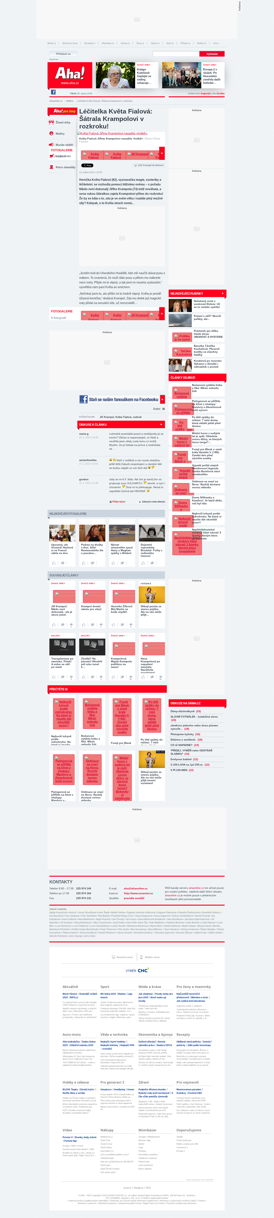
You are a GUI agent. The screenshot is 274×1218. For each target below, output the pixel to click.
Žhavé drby (63, 122)
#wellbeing (120, 1089)
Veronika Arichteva (143, 932)
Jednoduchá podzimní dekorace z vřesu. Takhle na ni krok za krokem (193, 1010)
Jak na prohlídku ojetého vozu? (114, 1154)
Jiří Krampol (107, 416)
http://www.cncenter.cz (138, 893)
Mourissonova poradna (189, 1089)
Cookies (201, 1201)
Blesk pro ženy (70, 43)
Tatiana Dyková (70, 932)
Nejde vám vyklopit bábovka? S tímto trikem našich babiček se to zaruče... (193, 1063)
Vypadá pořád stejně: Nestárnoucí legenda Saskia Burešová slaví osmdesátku (206, 470)
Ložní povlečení (145, 1165)
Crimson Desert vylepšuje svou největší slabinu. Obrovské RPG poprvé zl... (191, 1099)
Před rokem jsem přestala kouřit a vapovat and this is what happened (116, 1101)
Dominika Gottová (211, 912)
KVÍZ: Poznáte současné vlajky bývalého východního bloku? (77, 1111)
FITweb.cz (185, 43)
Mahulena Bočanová (137, 926)
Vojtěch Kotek (215, 932)
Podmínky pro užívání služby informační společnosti (134, 1201)
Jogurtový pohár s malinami (189, 1006)
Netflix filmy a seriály (74, 1093)
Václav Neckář (124, 932)
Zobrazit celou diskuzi (153, 501)
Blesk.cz (52, 43)
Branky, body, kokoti (85, 1137)
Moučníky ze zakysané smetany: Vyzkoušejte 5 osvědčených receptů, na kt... (193, 1057)
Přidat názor (118, 501)
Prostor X (68, 1137)
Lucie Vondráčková (99, 926)
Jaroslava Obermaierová (196, 919)
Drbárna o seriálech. (186, 739)
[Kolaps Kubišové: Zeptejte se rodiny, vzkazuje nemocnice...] (116, 75)
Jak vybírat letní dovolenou (191, 1001)
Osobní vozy (106, 1144)
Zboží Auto (105, 1165)
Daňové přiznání (147, 1041)
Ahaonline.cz (56, 101)
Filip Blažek (104, 916)
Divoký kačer (87, 1089)
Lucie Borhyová (63, 926)
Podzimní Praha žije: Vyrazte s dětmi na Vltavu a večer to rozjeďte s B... (193, 1016)
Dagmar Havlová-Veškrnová (141, 912)
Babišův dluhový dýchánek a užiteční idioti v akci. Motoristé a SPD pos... (79, 1009)
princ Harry (89, 936)
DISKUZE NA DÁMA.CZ (185, 703)
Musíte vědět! (64, 144)
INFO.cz (74, 997)
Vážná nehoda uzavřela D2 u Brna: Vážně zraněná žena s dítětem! (154, 1019)
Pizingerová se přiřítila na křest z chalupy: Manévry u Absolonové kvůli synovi (206, 406)
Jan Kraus (131, 919)
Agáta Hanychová (58, 912)
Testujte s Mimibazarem (149, 1137)
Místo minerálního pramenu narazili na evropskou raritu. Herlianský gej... (80, 1105)
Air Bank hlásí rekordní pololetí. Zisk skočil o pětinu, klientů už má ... (154, 1057)
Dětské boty (143, 1161)
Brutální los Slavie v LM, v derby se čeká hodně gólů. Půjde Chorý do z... (79, 1154)
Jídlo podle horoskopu (199, 1045)
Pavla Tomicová (108, 929)
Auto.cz (170, 43)
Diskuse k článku (93, 424)
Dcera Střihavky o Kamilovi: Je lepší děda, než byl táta (207, 500)
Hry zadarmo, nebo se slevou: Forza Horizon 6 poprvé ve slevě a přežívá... (194, 1111)
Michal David (204, 926)
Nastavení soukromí (87, 1203)
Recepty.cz (89, 43)
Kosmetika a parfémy (148, 1154)
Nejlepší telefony (109, 1045)
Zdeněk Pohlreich (58, 936)
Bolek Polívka (118, 912)
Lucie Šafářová (80, 926)
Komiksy (182, 1093)
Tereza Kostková (88, 932)
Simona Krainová (189, 929)
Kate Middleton (157, 922)
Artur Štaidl (103, 912)
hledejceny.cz (106, 1137)
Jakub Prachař (102, 919)
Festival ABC (195, 1093)
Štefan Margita (207, 929)
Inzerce (127, 1187)
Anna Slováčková (88, 912)
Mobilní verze (152, 957)
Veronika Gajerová (164, 932)
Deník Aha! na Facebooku (53, 92)
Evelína (221, 93)
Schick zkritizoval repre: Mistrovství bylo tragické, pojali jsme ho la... (116, 1003)
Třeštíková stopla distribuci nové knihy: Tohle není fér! (153, 1007)
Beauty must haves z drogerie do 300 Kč (117, 1108)
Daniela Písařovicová (189, 912)
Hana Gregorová (143, 916)
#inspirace (106, 1089)
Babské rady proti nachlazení (154, 1093)
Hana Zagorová (162, 916)
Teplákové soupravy (147, 1158)
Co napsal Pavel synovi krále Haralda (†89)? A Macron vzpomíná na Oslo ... (80, 1003)
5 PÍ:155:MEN (182, 770)
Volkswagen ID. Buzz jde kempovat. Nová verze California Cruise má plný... (79, 1057)
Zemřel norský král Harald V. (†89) (78, 1149)
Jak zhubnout (145, 994)
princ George (75, 936)
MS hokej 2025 (108, 994)
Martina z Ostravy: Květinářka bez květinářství (154, 1013)
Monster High (144, 1140)
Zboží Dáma (106, 1147)
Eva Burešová (56, 916)
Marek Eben (156, 926)
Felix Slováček (88, 916)
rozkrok (137, 416)
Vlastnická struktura (107, 1203)
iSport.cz (155, 43)
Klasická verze (124, 957)
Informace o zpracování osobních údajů (178, 1201)
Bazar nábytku (145, 1169)
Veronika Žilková (184, 932)
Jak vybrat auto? (108, 1172)
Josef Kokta (118, 922)
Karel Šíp (142, 922)
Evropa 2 (181, 1151)
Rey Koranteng (138, 929)
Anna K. (73, 912)
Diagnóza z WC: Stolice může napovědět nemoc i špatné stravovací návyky (155, 1102)
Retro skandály (65, 167)
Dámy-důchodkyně (186, 711)
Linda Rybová (208, 922)
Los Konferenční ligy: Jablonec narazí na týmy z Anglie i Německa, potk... (117, 1016)
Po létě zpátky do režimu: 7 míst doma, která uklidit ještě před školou (206, 422)
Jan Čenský (118, 919)
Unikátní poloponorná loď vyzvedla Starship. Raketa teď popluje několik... (117, 1067)
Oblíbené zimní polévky (189, 1041)
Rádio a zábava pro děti (187, 1144)
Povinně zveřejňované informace (181, 1203)
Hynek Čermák (202, 916)
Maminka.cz (108, 43)
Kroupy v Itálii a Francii (73, 1146)
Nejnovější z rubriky (187, 293)
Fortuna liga (70, 1141)
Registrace (53, 59)
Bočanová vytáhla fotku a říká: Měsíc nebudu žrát (207, 388)
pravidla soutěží (134, 898)
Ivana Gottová (69, 919)
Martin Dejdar (189, 926)
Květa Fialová (123, 416)
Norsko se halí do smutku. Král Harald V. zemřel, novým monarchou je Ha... (155, 1063)
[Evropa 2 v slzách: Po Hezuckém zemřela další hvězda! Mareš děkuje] (182, 75)
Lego (140, 1147)
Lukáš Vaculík (118, 926)
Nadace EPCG (164, 1045)
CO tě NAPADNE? (185, 745)
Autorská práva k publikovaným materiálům (88, 1201)
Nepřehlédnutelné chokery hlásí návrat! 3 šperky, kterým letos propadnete (206, 534)
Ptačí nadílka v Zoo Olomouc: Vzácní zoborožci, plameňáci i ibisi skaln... (193, 1105)
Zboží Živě (105, 1140)
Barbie (141, 1144)
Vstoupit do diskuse (151, 165)
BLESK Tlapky (70, 1089)
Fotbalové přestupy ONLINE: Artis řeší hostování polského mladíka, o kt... (117, 1009)
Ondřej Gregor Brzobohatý (85, 929)
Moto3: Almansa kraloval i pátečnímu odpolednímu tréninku (79, 1051)
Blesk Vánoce (70, 994)
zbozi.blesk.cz (107, 1151)
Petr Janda (123, 929)
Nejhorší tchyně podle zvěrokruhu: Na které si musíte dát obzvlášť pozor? (206, 518)
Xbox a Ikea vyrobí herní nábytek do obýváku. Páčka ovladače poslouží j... (117, 1055)
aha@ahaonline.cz (135, 888)
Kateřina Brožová (175, 922)
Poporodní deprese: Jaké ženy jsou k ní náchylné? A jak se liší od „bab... (155, 1115)
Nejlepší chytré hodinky (113, 1041)
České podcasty (184, 1140)
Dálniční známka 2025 (81, 1045)
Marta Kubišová (172, 926)
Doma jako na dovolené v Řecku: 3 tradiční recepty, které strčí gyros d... (193, 1051)
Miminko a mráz (200, 997)
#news (130, 1089)
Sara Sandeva (171, 929)
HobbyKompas (107, 1158)
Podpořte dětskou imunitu (152, 1089)
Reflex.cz (202, 43)
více (215, 43)
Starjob (180, 1137)
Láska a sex (63, 156)
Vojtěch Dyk (200, 932)
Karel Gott (131, 922)
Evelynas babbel (184, 759)
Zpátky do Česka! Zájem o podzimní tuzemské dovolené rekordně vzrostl (79, 1099)
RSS (148, 1187)
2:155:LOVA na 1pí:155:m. (190, 764)
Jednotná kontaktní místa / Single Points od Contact (141, 1203)
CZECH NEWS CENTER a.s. (114, 1195)
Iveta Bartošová (86, 919)
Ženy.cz (140, 43)
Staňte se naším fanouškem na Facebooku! (122, 399)
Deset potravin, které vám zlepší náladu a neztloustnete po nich (153, 1109)
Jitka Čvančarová (102, 922)
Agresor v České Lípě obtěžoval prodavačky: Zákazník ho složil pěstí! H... (80, 1016)
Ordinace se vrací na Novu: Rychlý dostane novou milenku (206, 484)
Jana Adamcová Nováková (151, 919)
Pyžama (142, 1151)
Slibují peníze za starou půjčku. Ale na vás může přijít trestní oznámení (151, 777)
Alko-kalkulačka (71, 1041)
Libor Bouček (192, 922)
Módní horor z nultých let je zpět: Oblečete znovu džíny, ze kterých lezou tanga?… (207, 438)
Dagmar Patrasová (166, 912)
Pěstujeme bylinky (185, 734)
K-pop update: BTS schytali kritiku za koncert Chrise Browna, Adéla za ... (117, 1095)
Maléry (69, 101)
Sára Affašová (155, 929)
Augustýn (206, 93)
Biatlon (122, 994)
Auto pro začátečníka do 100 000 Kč (116, 1161)
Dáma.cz (125, 43)
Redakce (138, 1187)
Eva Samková (72, 916)
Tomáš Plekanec (106, 932)
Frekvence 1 (182, 1147)
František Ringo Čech (122, 916)
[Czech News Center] (143, 970)
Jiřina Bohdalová (82, 922)
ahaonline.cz (196, 887)
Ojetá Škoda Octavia (109, 1169)
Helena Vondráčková (182, 916)
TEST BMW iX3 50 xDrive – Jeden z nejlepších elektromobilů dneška (79, 1063)
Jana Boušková (174, 919)
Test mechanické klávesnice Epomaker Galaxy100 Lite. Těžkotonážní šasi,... (113, 1061)
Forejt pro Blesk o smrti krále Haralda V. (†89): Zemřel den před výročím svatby (207, 454)
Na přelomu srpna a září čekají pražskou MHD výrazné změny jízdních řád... (152, 1051)
